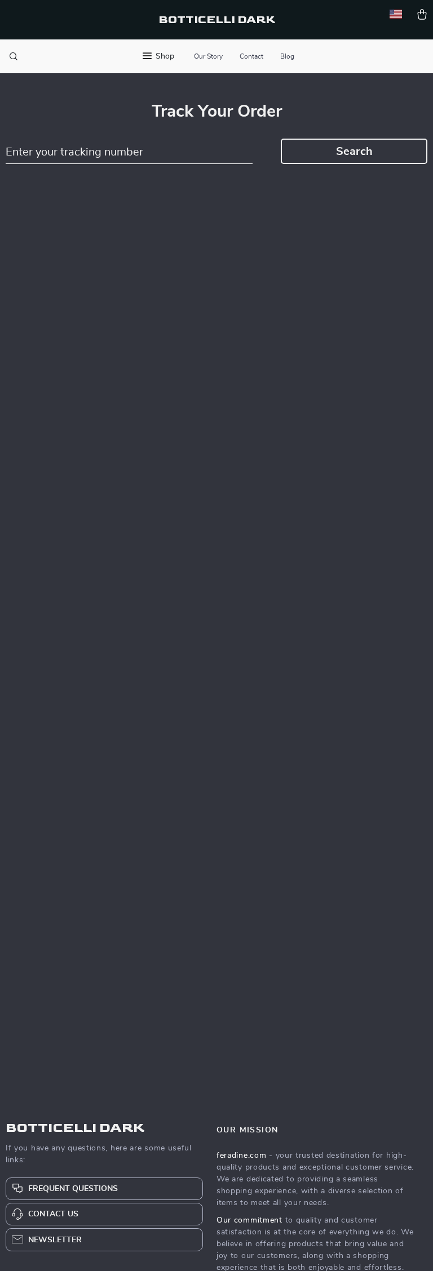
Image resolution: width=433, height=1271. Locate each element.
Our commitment (249, 1220)
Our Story (208, 56)
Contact (251, 56)
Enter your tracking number (74, 152)
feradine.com (241, 1155)
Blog (287, 56)
